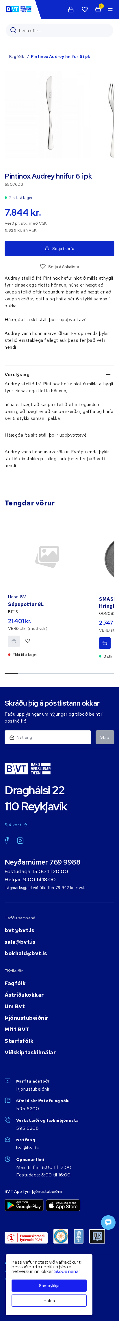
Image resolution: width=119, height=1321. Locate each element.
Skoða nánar (67, 1271)
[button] (109, 9)
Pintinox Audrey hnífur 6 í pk (60, 56)
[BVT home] (19, 12)
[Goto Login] (85, 9)
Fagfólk (16, 56)
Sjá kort (13, 824)
